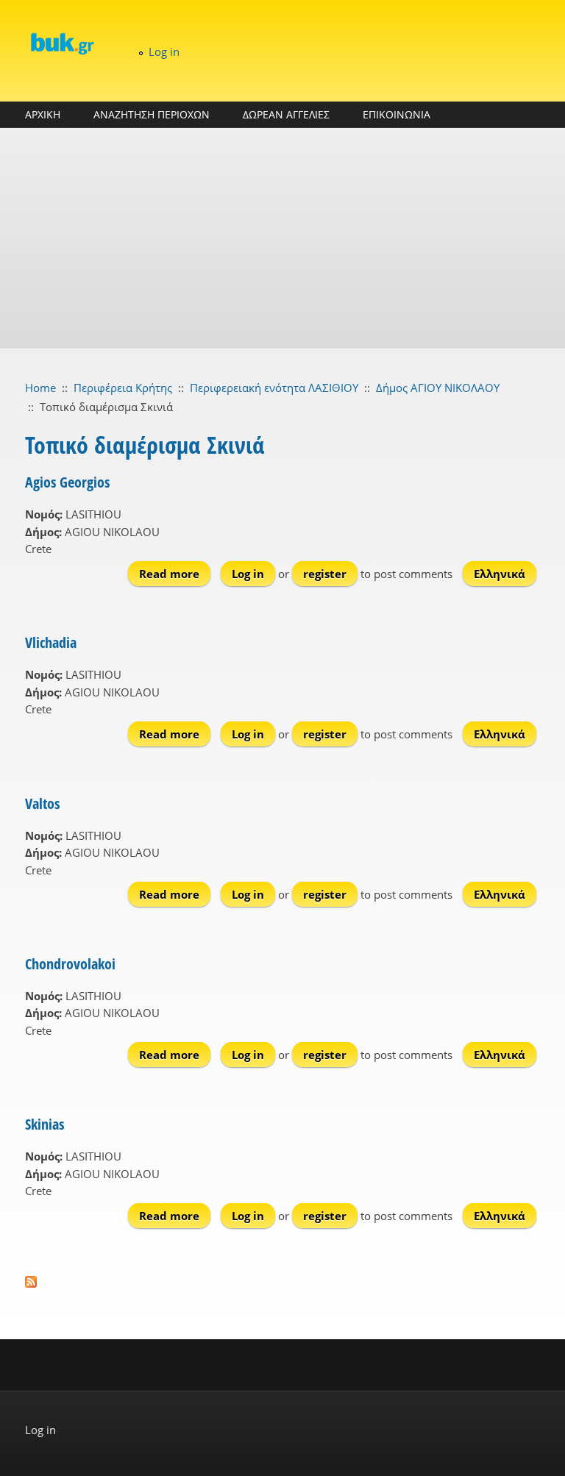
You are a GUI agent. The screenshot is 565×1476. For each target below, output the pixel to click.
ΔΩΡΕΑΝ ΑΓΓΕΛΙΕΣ (286, 114)
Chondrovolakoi (70, 964)
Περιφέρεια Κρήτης (123, 387)
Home (40, 387)
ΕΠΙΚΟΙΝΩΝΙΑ (396, 114)
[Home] (62, 43)
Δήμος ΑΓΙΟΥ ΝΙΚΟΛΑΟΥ (438, 387)
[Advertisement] (282, 238)
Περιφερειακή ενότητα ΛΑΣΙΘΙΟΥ (274, 387)
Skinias (44, 1124)
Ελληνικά (499, 573)
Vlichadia (51, 642)
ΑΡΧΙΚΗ (42, 114)
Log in (164, 51)
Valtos (42, 803)
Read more (174, 573)
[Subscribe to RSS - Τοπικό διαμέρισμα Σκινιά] (282, 1282)
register (325, 573)
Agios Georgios (67, 482)
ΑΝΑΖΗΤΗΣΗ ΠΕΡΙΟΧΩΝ (151, 114)
